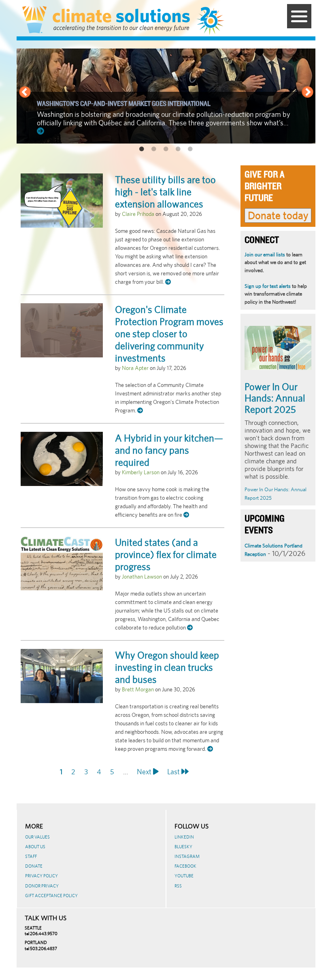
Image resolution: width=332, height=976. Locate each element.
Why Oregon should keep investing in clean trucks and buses (167, 667)
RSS (178, 885)
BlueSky (183, 846)
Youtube (184, 875)
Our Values (37, 836)
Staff (31, 856)
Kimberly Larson (141, 472)
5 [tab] (190, 149)
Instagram (187, 856)
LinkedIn (184, 836)
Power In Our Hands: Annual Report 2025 (275, 398)
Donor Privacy (42, 885)
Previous (25, 93)
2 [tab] (154, 149)
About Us (35, 846)
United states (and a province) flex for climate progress (166, 554)
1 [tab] (142, 149)
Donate (34, 866)
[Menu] (299, 16)
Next (307, 93)
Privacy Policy (41, 875)
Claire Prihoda (138, 214)
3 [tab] (166, 149)
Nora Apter (135, 368)
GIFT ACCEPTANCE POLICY (51, 895)
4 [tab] (178, 149)
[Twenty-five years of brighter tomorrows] (213, 21)
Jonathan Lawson (142, 576)
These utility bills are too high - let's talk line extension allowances (165, 191)
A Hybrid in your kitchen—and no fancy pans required (169, 450)
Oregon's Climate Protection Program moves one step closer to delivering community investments (169, 333)
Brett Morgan (138, 689)
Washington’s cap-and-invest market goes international (124, 104)
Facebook (185, 866)
